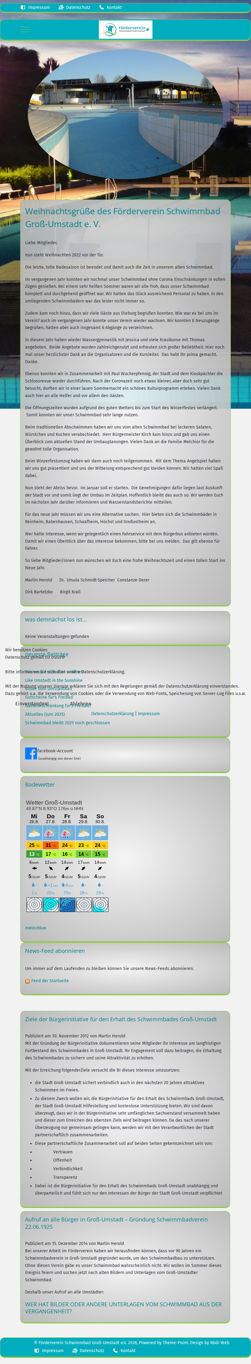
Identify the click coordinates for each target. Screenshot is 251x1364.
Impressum (149, 713)
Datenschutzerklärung (112, 713)
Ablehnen (80, 704)
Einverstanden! (32, 704)
